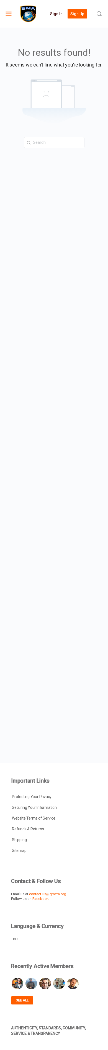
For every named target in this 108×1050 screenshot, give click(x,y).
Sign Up (77, 14)
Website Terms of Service (33, 818)
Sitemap (19, 850)
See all (22, 1000)
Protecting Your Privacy (32, 796)
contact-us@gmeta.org (47, 894)
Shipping (19, 840)
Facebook (40, 899)
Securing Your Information (34, 807)
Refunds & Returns (28, 829)
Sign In (56, 14)
